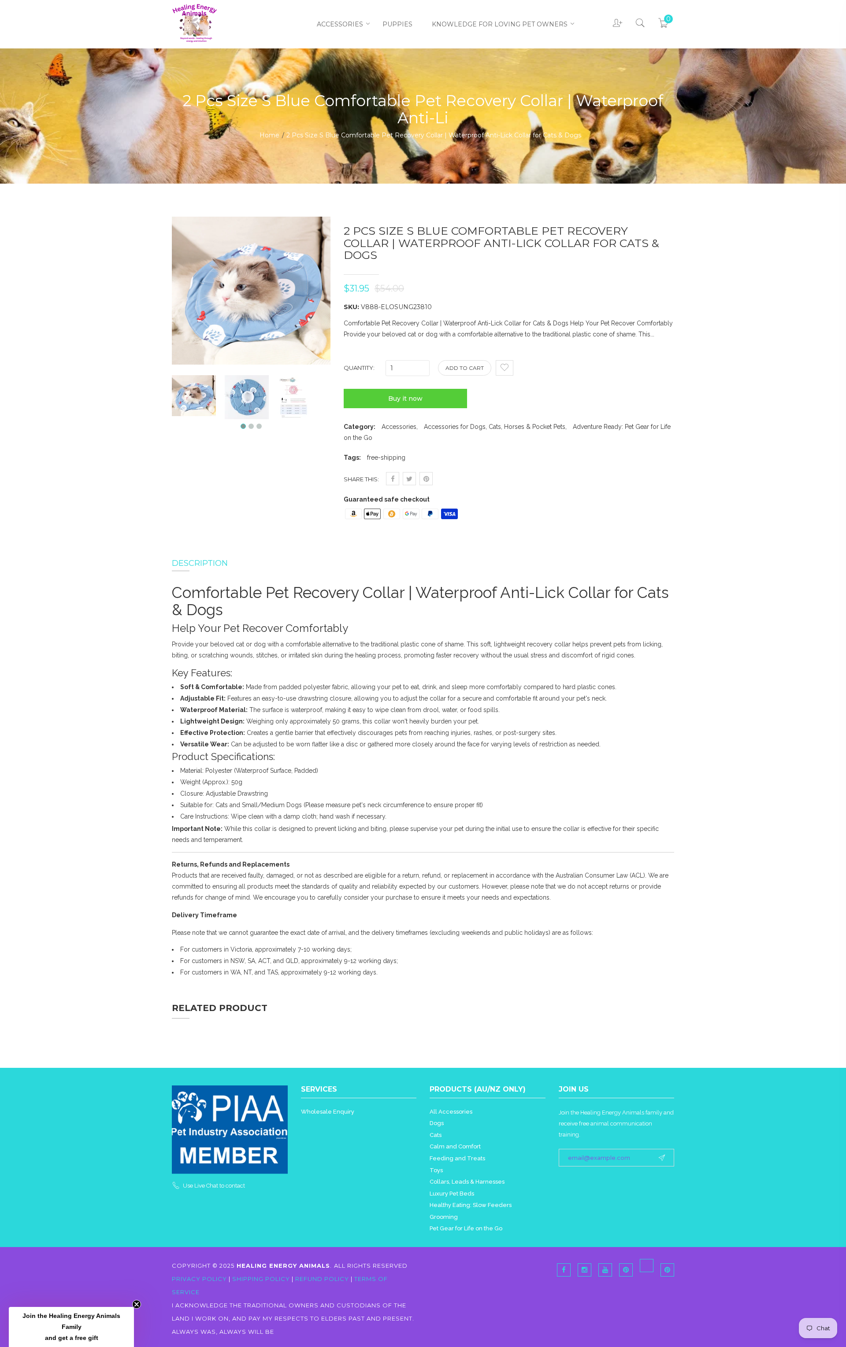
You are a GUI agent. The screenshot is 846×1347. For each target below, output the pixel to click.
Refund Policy (322, 1278)
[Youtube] (605, 1270)
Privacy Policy (200, 1278)
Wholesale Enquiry (327, 1111)
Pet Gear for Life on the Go (466, 1228)
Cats (436, 1135)
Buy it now (405, 398)
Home (269, 135)
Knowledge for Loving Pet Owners (500, 24)
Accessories (340, 24)
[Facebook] (564, 1270)
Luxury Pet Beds (452, 1193)
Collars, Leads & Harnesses (467, 1181)
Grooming (444, 1217)
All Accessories (451, 1111)
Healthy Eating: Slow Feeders (471, 1205)
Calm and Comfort (455, 1146)
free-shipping (386, 457)
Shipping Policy (261, 1278)
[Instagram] (584, 1270)
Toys (436, 1170)
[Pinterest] (646, 1265)
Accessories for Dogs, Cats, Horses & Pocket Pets (494, 426)
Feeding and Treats (457, 1158)
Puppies (397, 24)
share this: (361, 479)
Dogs (437, 1123)
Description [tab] (200, 563)
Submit (767, 740)
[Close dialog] (826, 579)
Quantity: (359, 367)
